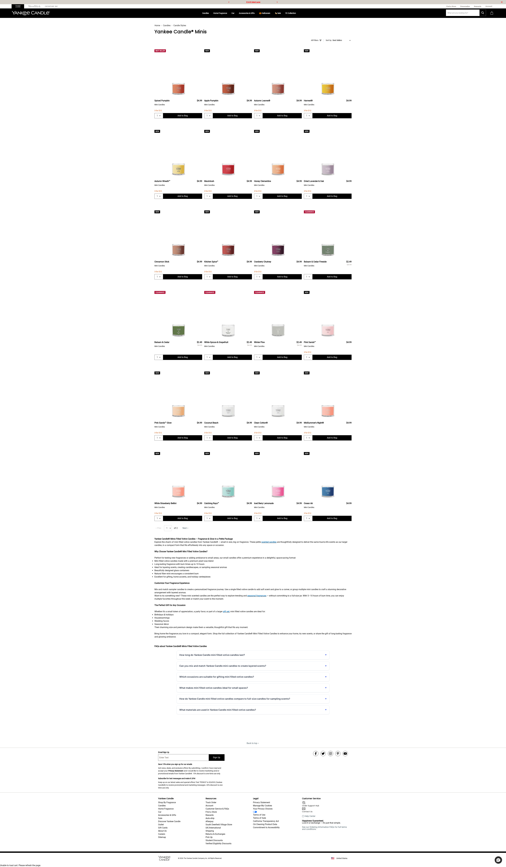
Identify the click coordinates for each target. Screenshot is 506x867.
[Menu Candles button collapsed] (209, 13)
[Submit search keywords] (483, 13)
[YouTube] (345, 753)
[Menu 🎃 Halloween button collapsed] (271, 13)
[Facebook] (315, 753)
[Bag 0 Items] (491, 13)
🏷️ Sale (278, 13)
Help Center (310, 816)
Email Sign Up (163, 752)
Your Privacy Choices (263, 809)
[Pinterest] (337, 753)
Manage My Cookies (262, 805)
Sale (160, 818)
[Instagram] (330, 753)
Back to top (252, 743)
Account (209, 805)
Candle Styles (179, 25)
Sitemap (162, 837)
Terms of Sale (259, 818)
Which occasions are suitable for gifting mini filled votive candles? (216, 676)
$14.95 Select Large (253, 2)
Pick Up (209, 837)
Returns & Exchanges (215, 834)
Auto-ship (210, 818)
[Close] (502, 2)
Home (157, 25)
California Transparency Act (266, 821)
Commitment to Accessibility (266, 827)
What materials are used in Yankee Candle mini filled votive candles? (217, 709)
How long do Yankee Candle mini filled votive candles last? (212, 655)
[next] (277, 2)
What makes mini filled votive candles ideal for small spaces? (213, 687)
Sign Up (216, 757)
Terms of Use (259, 815)
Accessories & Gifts (247, 13)
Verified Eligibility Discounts (218, 843)
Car (233, 13)
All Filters (314, 40)
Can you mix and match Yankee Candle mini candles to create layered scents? (222, 665)
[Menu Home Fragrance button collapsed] (228, 13)
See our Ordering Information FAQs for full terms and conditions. (324, 828)
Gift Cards (162, 827)
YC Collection (290, 13)
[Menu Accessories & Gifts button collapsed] (255, 13)
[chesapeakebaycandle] (51, 6)
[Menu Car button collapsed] (235, 13)
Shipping (210, 831)
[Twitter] (323, 753)
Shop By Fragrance (167, 802)
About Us (162, 831)
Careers (161, 834)
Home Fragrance (220, 13)
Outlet (161, 824)
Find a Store (211, 812)
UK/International (213, 827)
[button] (498, 860)
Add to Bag (182, 115)
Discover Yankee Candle (169, 821)
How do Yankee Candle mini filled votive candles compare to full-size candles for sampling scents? (234, 698)
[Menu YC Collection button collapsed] (297, 13)
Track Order (211, 802)
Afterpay (209, 821)
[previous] (229, 2)
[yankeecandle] (19, 6)
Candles (205, 13)
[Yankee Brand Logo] (31, 13)
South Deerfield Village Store (219, 824)
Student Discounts (214, 840)
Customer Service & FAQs (217, 809)
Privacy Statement (175, 771)
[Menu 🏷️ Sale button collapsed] (281, 13)
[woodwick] (34, 6)
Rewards (210, 815)
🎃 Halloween (264, 13)
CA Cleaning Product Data (265, 824)
